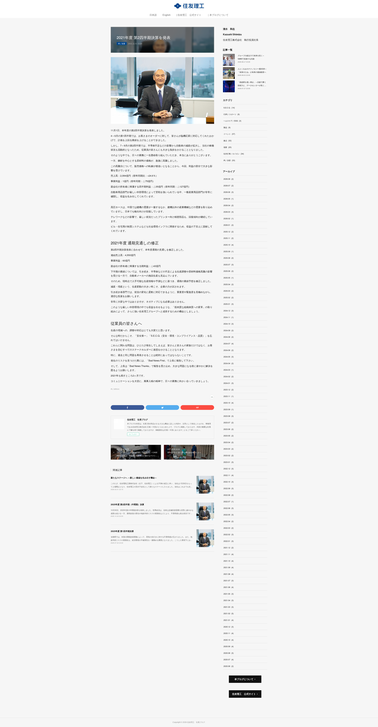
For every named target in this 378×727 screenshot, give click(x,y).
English (167, 15)
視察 (228, 147)
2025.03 (229, 291)
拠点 (228, 140)
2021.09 (229, 567)
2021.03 (229, 607)
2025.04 (229, 284)
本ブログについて (243, 679)
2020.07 (229, 659)
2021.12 (229, 547)
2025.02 (229, 297)
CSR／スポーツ (232, 114)
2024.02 (229, 376)
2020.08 (229, 653)
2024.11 (229, 317)
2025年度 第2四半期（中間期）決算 (127, 504)
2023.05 (229, 435)
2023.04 (229, 442)
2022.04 (229, 521)
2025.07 (229, 264)
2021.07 (229, 580)
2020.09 (229, 646)
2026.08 (229, 179)
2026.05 (229, 198)
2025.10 (229, 244)
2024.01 (229, 383)
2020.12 (229, 626)
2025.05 (229, 277)
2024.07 (229, 343)
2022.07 (229, 501)
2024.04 (229, 363)
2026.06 (229, 192)
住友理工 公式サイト (244, 694)
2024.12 (229, 310)
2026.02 (229, 218)
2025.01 (229, 304)
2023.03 (229, 449)
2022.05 (229, 514)
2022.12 (229, 468)
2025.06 (229, 271)
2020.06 (229, 666)
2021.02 (229, 613)
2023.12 (229, 389)
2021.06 (229, 587)
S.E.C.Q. (229, 107)
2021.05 (229, 593)
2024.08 (229, 337)
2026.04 (229, 205)
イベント (229, 134)
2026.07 (229, 185)
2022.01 (229, 541)
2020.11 (229, 633)
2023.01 (229, 462)
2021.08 (229, 574)
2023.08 (229, 416)
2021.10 (229, 561)
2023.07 (229, 422)
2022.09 (229, 488)
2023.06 (229, 429)
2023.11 (229, 396)
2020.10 (229, 640)
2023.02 (229, 455)
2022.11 (229, 475)
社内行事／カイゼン (234, 153)
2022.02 (229, 534)
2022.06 (229, 508)
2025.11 (229, 238)
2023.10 (229, 402)
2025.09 (229, 251)
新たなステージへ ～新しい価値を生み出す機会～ (134, 477)
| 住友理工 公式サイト (188, 15)
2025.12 (229, 231)
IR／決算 (121, 43)
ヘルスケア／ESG (232, 120)
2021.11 (229, 554)
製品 (227, 127)
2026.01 (229, 225)
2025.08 (229, 258)
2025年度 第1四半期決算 (122, 531)
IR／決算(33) (115, 389)
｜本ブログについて (217, 15)
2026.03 (229, 212)
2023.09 (229, 409)
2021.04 (229, 600)
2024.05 (229, 356)
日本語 (153, 15)
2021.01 (229, 620)
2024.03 (229, 370)
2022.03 (229, 528)
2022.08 (229, 495)
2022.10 (229, 481)
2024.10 (229, 323)
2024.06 (229, 350)
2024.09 (229, 330)
